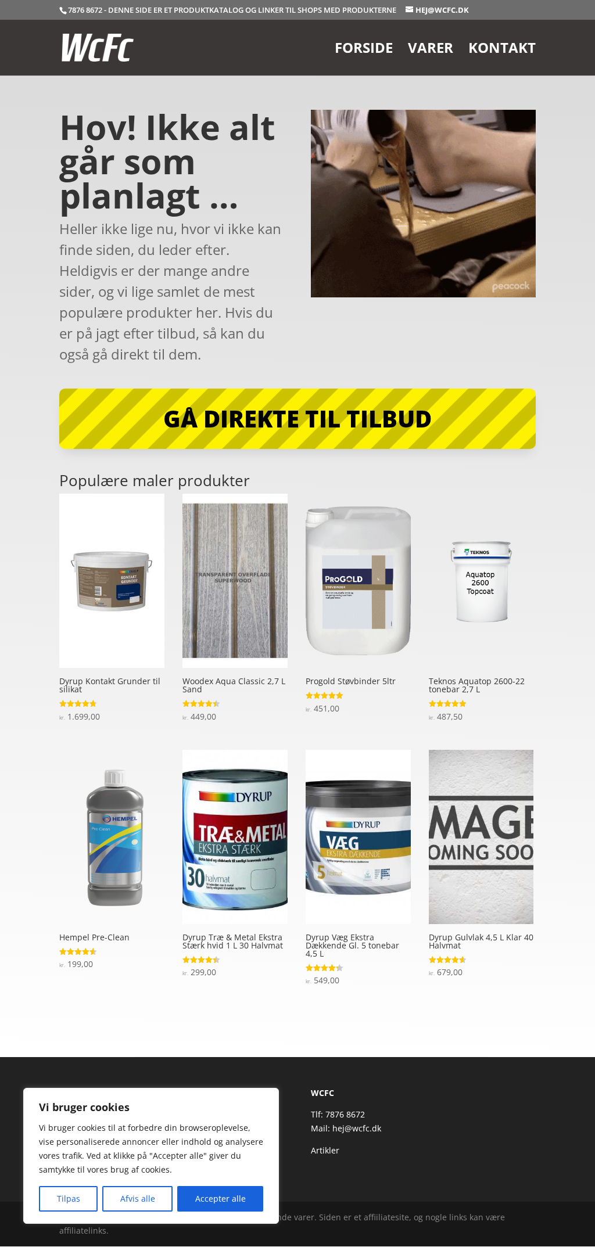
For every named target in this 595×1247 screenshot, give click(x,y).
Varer (430, 50)
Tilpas (68, 1198)
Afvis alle (137, 1198)
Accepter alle (220, 1198)
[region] (151, 1156)
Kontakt (502, 50)
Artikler (325, 1150)
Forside (364, 50)
